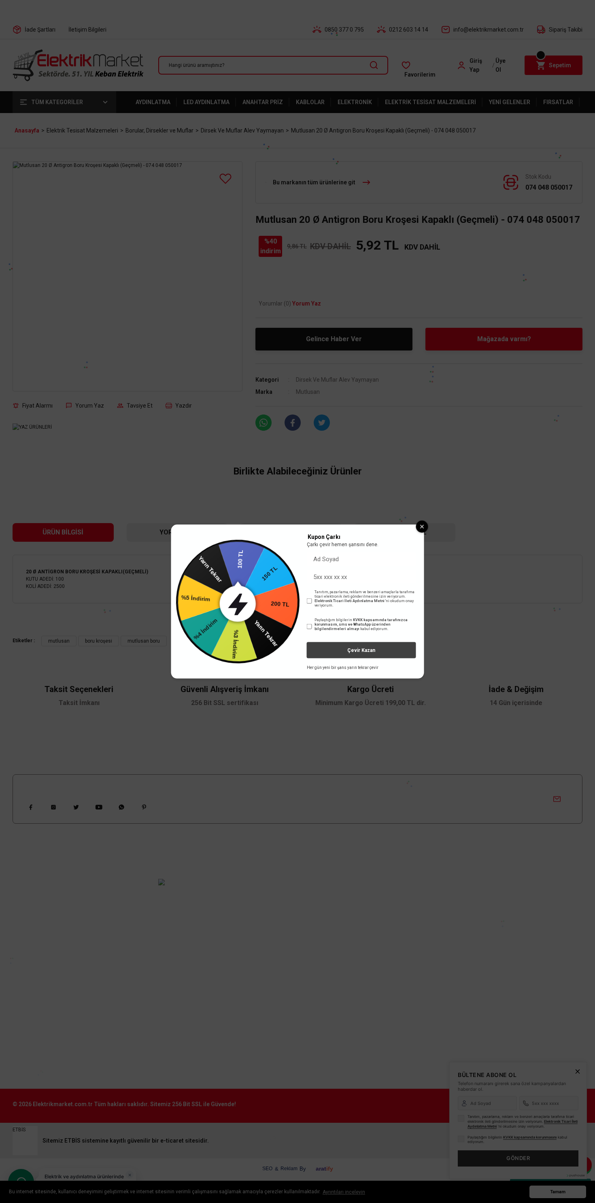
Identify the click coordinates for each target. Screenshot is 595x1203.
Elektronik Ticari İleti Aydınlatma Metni (349, 601)
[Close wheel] (422, 526)
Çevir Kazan (361, 650)
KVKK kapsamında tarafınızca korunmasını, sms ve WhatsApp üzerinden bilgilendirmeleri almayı (361, 624)
